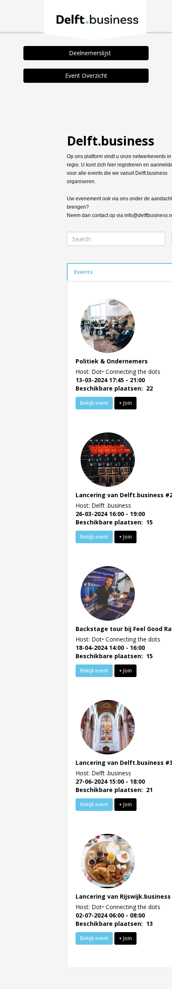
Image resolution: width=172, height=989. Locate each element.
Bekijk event (94, 402)
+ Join (125, 402)
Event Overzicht (86, 75)
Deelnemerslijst (88, 53)
